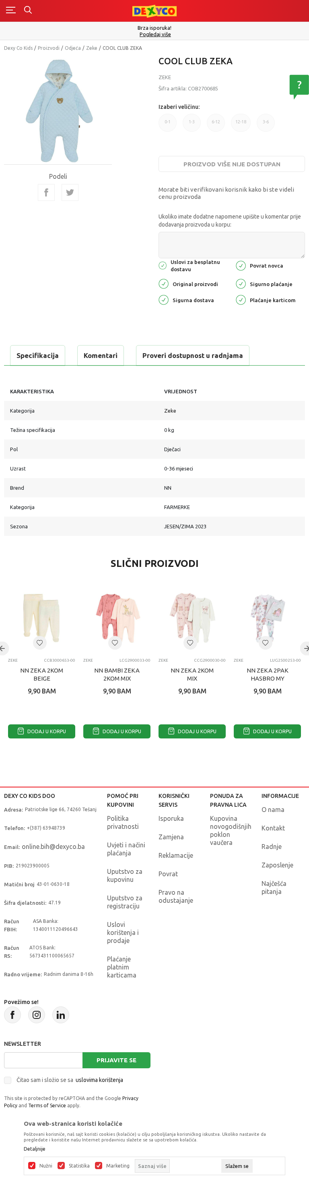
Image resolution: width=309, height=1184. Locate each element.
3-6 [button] (266, 121)
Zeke (91, 48)
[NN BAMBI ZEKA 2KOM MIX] (116, 618)
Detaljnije (34, 1149)
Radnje (272, 846)
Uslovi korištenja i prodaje (123, 932)
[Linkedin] (61, 1015)
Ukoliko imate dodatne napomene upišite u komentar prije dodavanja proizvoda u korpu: (230, 220)
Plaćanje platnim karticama (121, 967)
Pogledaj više (155, 34)
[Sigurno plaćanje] (241, 283)
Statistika (79, 1166)
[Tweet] (70, 192)
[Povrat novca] (241, 265)
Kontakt (273, 828)
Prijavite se (116, 1060)
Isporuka (171, 818)
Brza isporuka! (154, 28)
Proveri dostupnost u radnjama (192, 355)
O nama (273, 809)
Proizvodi (49, 48)
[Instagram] (37, 1015)
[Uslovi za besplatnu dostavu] (163, 265)
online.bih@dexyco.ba (53, 846)
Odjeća (73, 48)
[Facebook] (46, 192)
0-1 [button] (168, 121)
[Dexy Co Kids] (154, 10)
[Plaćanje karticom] (241, 299)
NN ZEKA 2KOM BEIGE (41, 674)
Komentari (100, 355)
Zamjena (171, 836)
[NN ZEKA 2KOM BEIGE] (41, 618)
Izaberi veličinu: (179, 107)
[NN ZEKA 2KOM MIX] (192, 618)
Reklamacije (176, 855)
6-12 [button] (216, 121)
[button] (40, 643)
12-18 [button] (240, 121)
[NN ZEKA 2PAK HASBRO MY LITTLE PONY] (267, 618)
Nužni (45, 1166)
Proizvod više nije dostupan (231, 164)
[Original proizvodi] (164, 283)
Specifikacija (37, 355)
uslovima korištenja (99, 1080)
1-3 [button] (192, 121)
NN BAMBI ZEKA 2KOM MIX (117, 674)
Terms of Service (47, 1105)
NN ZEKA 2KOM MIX (192, 674)
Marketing (118, 1166)
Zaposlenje (277, 865)
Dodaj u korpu (46, 731)
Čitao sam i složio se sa (69, 1080)
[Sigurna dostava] (164, 299)
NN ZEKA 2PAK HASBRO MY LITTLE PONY (267, 678)
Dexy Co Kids (18, 48)
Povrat (168, 873)
